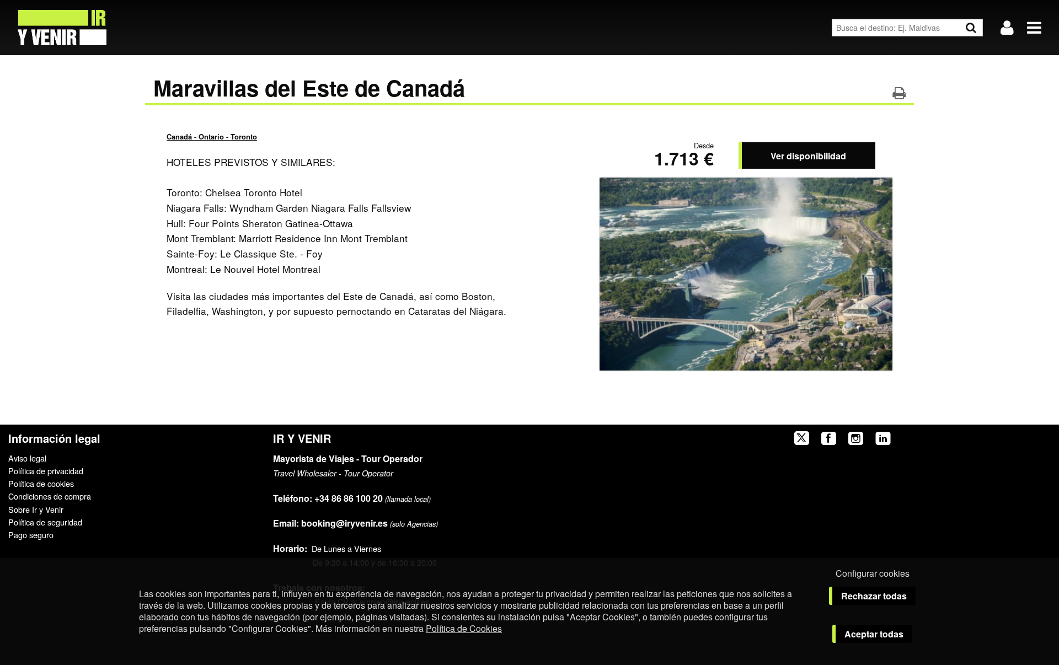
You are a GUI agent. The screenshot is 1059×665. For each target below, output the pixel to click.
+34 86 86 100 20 (348, 498)
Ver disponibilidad (808, 155)
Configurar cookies (873, 573)
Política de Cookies (464, 628)
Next (871, 271)
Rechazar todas (874, 595)
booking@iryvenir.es (330, 523)
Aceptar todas (873, 634)
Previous (620, 271)
